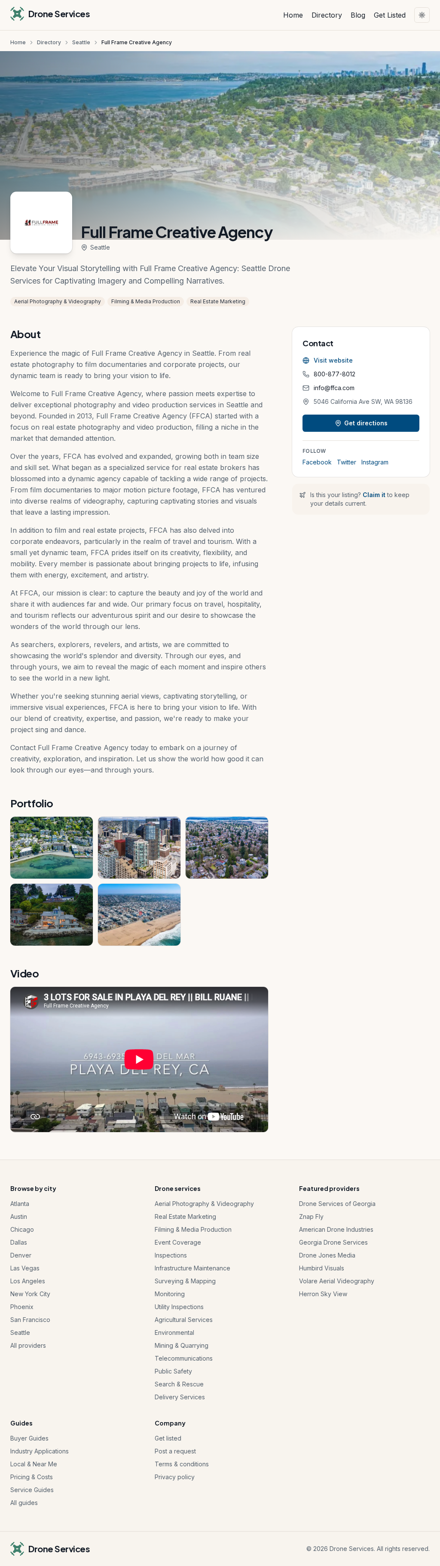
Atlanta (19, 1203)
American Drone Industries (336, 1229)
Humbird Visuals (321, 1268)
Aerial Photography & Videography (204, 1203)
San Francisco (30, 1319)
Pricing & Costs (31, 1477)
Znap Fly (311, 1216)
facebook (317, 462)
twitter (346, 462)
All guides (24, 1502)
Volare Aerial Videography (336, 1281)
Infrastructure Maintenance (192, 1268)
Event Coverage (178, 1242)
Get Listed (390, 15)
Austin (18, 1216)
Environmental (174, 1332)
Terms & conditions (182, 1464)
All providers (28, 1345)
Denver (20, 1255)
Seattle (81, 42)
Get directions (366, 423)
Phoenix (22, 1306)
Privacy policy (175, 1477)
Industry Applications (39, 1451)
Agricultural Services (184, 1319)
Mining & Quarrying (181, 1345)
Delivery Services (180, 1397)
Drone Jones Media (327, 1255)
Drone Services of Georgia (337, 1203)
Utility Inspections (179, 1306)
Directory (327, 15)
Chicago (22, 1229)
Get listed (168, 1438)
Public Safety (173, 1371)
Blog (358, 15)
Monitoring (170, 1293)
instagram (374, 462)
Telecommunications (184, 1358)
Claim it (374, 494)
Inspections (171, 1255)
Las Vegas (25, 1268)
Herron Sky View (323, 1293)
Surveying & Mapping (185, 1281)
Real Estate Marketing (185, 1216)
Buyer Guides (29, 1438)
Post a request (175, 1451)
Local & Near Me (33, 1464)
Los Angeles (27, 1281)
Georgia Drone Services (333, 1242)
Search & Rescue (179, 1384)
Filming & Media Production (193, 1229)
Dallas (18, 1242)
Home (293, 15)
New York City (30, 1293)
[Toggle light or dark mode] (422, 15)
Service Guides (32, 1489)
